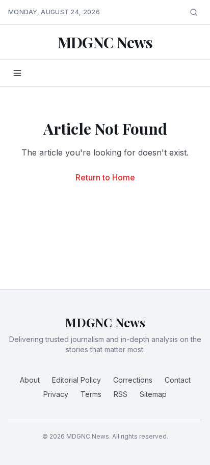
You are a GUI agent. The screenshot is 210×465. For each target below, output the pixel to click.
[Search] (194, 12)
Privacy (55, 394)
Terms (91, 394)
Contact (178, 380)
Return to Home (105, 177)
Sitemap (153, 394)
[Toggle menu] (17, 73)
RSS (120, 394)
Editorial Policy (76, 380)
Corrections (132, 380)
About (30, 380)
